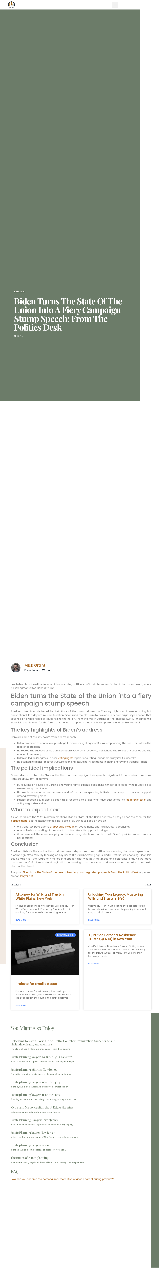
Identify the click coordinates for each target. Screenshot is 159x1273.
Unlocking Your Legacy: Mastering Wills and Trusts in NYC (115, 896)
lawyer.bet (26, 876)
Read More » (21, 920)
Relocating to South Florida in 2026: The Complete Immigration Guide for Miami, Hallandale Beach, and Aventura (63, 1042)
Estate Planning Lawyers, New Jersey (34, 1120)
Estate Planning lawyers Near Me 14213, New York (42, 1057)
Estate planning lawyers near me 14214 (35, 1082)
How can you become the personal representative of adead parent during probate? (62, 1179)
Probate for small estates (36, 983)
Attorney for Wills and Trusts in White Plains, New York (40, 896)
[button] (115, 5)
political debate (20, 821)
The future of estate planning (29, 1157)
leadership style (136, 800)
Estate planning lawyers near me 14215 (35, 1094)
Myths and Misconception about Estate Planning (42, 1107)
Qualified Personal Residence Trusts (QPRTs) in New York (112, 937)
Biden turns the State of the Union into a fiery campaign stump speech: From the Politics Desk (81, 872)
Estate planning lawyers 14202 (30, 1145)
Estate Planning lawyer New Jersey (33, 1132)
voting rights (65, 758)
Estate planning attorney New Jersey (34, 1069)
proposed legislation (62, 826)
